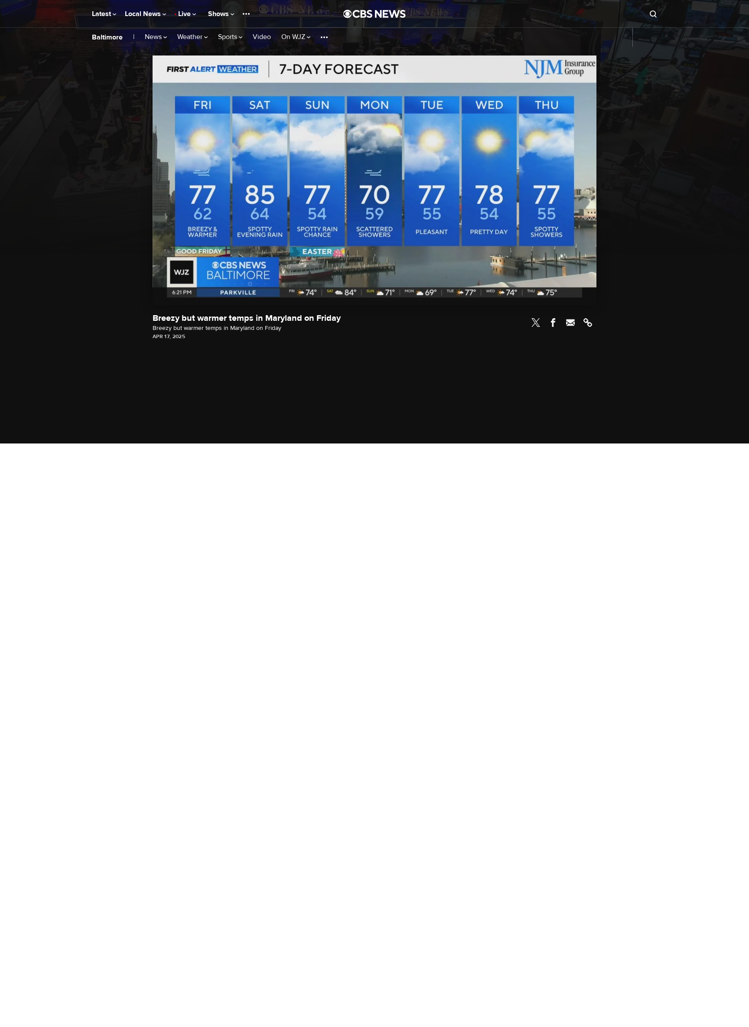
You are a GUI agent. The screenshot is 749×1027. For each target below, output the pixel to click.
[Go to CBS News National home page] (374, 14)
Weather (190, 37)
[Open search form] (653, 14)
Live (185, 14)
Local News (144, 13)
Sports (228, 37)
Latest (102, 13)
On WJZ (294, 37)
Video (262, 37)
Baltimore (107, 37)
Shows (219, 13)
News (154, 37)
